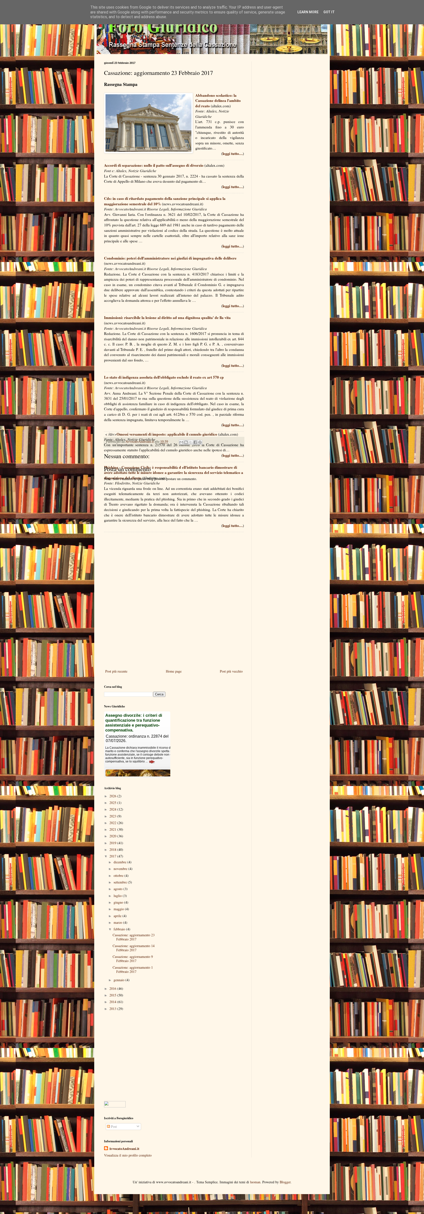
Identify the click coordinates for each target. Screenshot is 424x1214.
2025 (113, 802)
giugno (119, 902)
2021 (113, 829)
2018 (113, 849)
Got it (329, 12)
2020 (113, 836)
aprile (118, 915)
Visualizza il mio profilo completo (128, 1155)
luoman (255, 1182)
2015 (113, 995)
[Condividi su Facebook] (195, 442)
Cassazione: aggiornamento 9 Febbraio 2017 (133, 958)
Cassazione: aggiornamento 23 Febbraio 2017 (134, 937)
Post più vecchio (231, 671)
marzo (118, 922)
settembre (121, 882)
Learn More (307, 12)
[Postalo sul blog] (186, 442)
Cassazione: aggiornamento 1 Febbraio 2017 (133, 969)
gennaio (119, 980)
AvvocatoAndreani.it (124, 1148)
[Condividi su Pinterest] (200, 442)
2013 (113, 1008)
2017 (113, 856)
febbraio (120, 929)
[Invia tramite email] (181, 442)
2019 (113, 843)
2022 (113, 822)
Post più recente (116, 671)
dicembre (120, 862)
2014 (113, 1001)
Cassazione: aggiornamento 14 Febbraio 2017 (134, 947)
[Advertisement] (174, 627)
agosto (118, 888)
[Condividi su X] (190, 442)
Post (113, 1126)
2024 (113, 809)
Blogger (285, 1182)
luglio (118, 895)
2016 (113, 988)
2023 (113, 816)
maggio (119, 909)
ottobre (119, 875)
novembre (121, 868)
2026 (113, 796)
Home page (174, 671)
